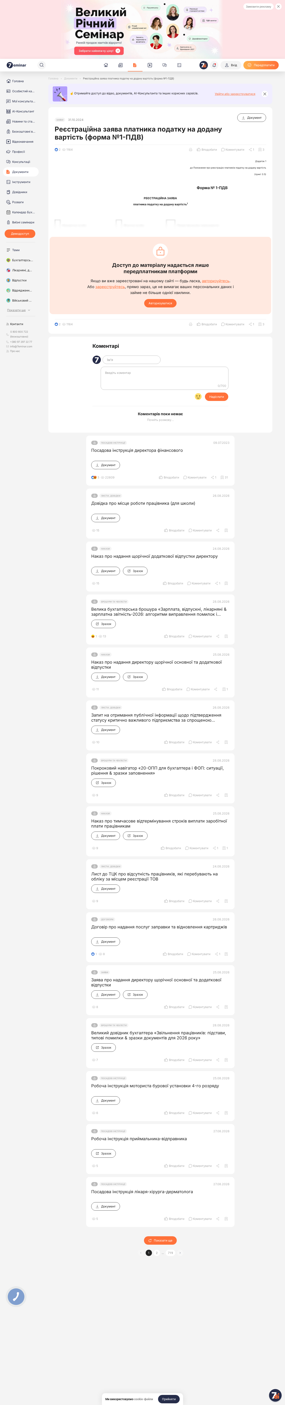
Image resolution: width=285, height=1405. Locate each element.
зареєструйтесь (110, 287)
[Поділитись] (218, 530)
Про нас (15, 351)
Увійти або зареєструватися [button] (235, 93)
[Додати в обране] (226, 530)
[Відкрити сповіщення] (214, 65)
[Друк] (190, 149)
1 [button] (149, 1253)
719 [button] (170, 1253)
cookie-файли (143, 1399)
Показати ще (163, 1240)
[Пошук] (41, 65)
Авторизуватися (160, 303)
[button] (180, 1253)
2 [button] (157, 1253)
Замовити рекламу (258, 6)
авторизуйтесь (215, 281)
